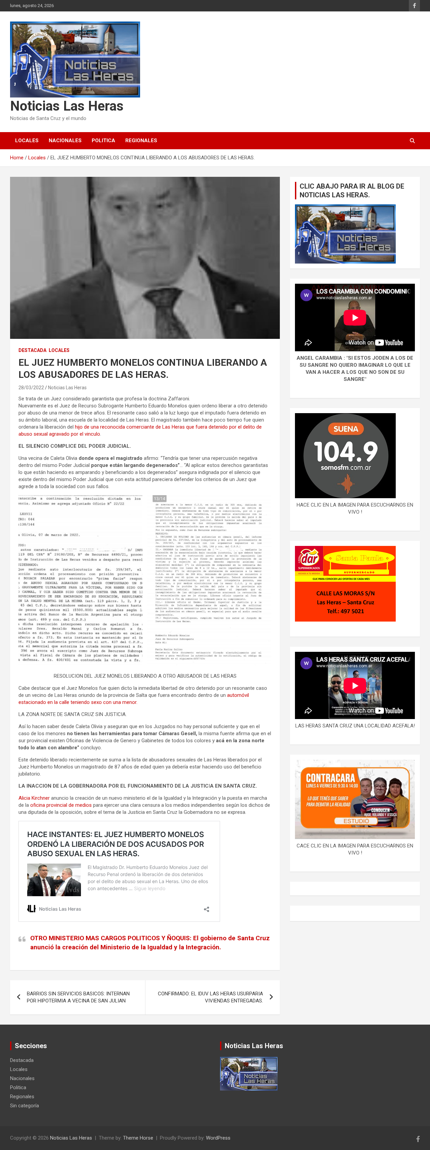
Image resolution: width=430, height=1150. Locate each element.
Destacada (32, 350)
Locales (27, 140)
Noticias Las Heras (67, 106)
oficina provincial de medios (61, 805)
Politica (103, 140)
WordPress (218, 1138)
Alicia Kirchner (34, 798)
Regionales (141, 140)
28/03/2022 (31, 387)
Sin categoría (24, 1106)
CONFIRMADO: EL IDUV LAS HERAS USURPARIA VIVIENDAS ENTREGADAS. (210, 997)
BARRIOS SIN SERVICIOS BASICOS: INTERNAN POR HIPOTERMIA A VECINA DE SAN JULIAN (78, 997)
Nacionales (65, 140)
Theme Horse (138, 1138)
